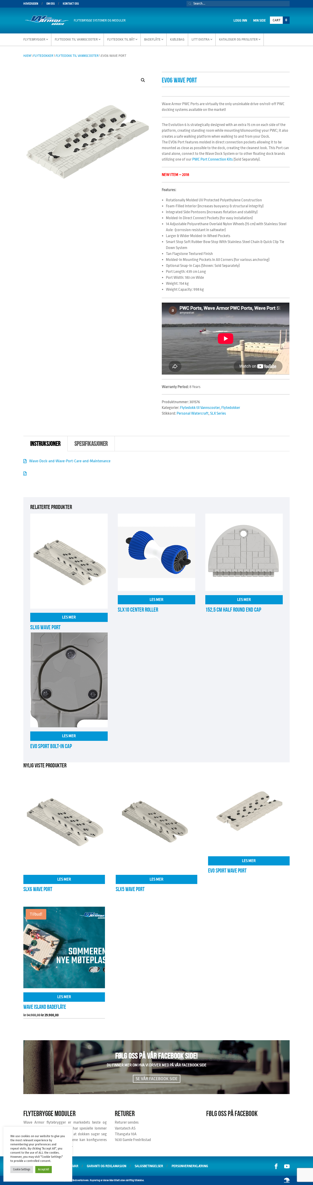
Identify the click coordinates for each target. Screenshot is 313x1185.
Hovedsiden (30, 3)
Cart (280, 20)
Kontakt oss (71, 3)
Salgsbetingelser (149, 1166)
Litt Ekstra (201, 39)
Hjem (27, 56)
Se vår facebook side (157, 1078)
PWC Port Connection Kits (212, 159)
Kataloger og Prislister (238, 39)
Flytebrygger (34, 39)
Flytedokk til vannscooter (76, 39)
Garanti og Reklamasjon (106, 1166)
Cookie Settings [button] (21, 1169)
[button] (143, 80)
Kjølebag (177, 39)
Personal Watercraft (193, 413)
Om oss (50, 3)
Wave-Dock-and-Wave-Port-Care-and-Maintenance (69, 461)
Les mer (69, 617)
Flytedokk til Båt (121, 39)
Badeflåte (152, 39)
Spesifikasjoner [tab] (91, 443)
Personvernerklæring (190, 1166)
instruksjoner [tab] (45, 443)
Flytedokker (43, 56)
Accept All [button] (43, 1169)
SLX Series (218, 413)
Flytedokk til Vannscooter (77, 56)
